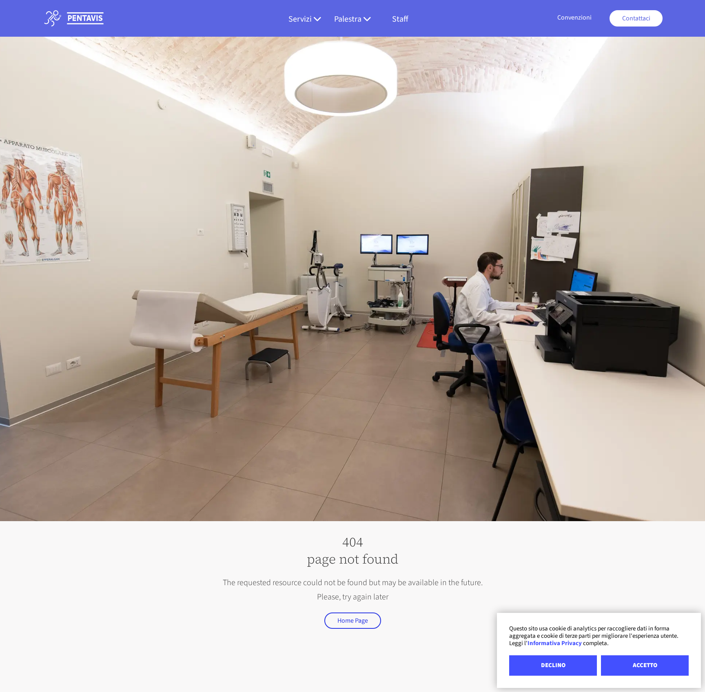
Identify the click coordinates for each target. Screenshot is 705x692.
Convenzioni (574, 17)
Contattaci (636, 18)
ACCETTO (645, 665)
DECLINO (553, 665)
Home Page (352, 620)
